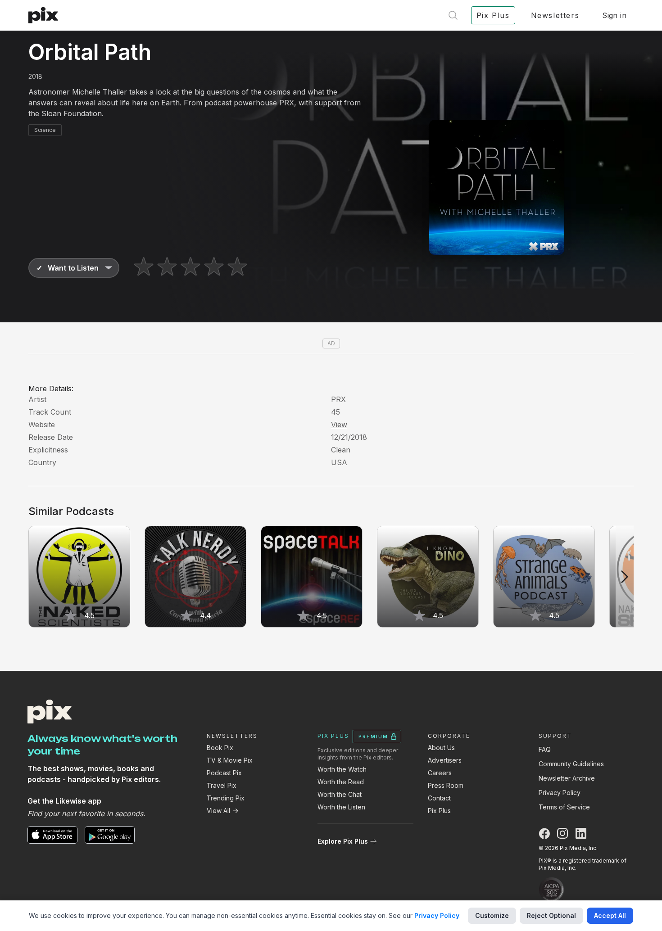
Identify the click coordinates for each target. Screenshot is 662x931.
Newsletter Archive (567, 778)
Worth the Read (340, 782)
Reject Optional (551, 915)
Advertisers (445, 760)
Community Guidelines (571, 764)
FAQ (545, 749)
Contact (439, 798)
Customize (492, 915)
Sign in (614, 15)
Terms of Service (564, 807)
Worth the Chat (339, 794)
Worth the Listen (341, 807)
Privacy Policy (559, 792)
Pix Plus (439, 810)
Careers (440, 773)
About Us (441, 747)
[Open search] (453, 15)
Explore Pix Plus (342, 841)
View (339, 424)
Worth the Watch (342, 769)
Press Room (445, 785)
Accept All (610, 915)
